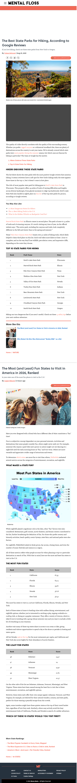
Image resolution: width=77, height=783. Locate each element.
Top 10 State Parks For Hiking (21, 164)
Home (8, 352)
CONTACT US (27, 770)
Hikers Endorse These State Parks (22, 160)
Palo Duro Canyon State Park (21, 235)
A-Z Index (14, 776)
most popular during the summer (26, 153)
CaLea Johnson (10, 53)
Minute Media (34, 781)
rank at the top (22, 637)
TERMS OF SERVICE (29, 773)
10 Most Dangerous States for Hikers (21, 208)
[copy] (18, 57)
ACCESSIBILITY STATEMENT (45, 773)
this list (39, 193)
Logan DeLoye (9, 381)
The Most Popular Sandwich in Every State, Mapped (26, 743)
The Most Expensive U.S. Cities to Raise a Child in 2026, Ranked (31, 746)
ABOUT (13, 770)
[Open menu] (5, 3)
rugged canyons (26, 147)
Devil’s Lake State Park (54, 185)
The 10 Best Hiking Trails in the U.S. (21, 211)
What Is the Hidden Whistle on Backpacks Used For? (27, 214)
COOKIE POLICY (15, 773)
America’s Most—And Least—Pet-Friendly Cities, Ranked (28, 750)
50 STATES (16, 756)
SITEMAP (58, 773)
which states (20, 457)
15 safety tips (61, 314)
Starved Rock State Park (15, 221)
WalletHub (54, 457)
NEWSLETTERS (42, 770)
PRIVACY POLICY (61, 770)
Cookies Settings (28, 776)
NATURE (16, 352)
